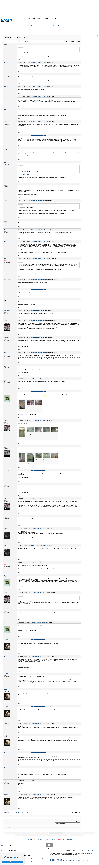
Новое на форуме (53, 25)
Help (63, 839)
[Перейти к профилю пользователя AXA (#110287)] (7, 331)
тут (51, 76)
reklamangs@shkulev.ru (92, 850)
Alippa (10, 827)
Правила (59, 839)
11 (14, 41)
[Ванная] (22, 461)
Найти (39, 25)
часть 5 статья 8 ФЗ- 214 (23, 52)
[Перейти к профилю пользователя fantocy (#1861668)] (7, 649)
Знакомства (30, 19)
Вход (67, 25)
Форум (29, 21)
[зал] (22, 408)
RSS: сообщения (38, 839)
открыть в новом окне (60, 823)
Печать (67, 41)
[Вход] (30, 461)
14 (20, 41)
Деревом (78, 41)
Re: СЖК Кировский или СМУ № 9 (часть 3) (38, 44)
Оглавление (33, 25)
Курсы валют (40, 21)
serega (12, 827)
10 (12, 41)
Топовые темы (61, 25)
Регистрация (44, 25)
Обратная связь (69, 839)
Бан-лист (53, 839)
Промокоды (47, 21)
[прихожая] (38, 404)
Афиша (38, 19)
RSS (73, 41)
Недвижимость (31, 18)
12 (16, 41)
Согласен (12, 862)
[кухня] (30, 404)
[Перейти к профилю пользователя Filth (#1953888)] (7, 538)
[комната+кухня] (30, 432)
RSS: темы (30, 839)
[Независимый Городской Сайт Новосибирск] (7, 20)
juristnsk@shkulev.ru (31, 861)
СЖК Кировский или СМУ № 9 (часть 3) (38, 200)
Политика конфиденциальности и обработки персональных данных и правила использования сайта (69, 860)
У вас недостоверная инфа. (23, 174)
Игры (55, 18)
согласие (14, 857)
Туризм (38, 18)
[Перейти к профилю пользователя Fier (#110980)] (7, 401)
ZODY (55, 19)
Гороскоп (47, 18)
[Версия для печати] (18, 59)
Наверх (96, 863)
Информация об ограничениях (55, 856)
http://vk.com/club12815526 (23, 233)
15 (22, 41)
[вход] (54, 432)
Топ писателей (47, 839)
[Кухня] (54, 457)
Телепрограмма (48, 19)
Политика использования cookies (56, 859)
